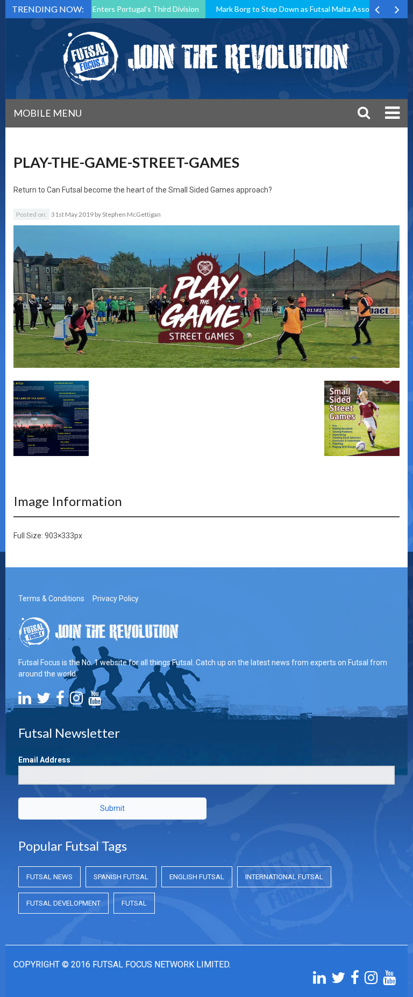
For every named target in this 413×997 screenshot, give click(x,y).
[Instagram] (76, 700)
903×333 (59, 535)
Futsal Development (63, 903)
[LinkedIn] (24, 700)
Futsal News (49, 877)
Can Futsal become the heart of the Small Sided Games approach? (159, 190)
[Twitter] (44, 700)
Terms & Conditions (51, 598)
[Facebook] (60, 700)
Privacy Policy (115, 598)
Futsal (134, 903)
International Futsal (284, 877)
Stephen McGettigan (131, 214)
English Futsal (196, 877)
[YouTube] (94, 700)
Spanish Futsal (121, 877)
